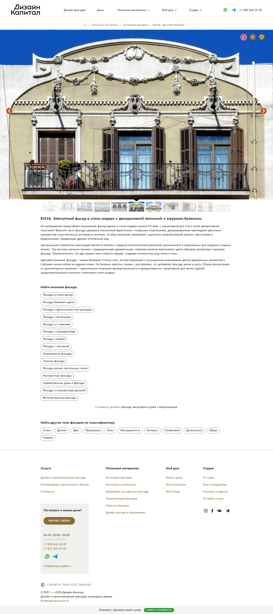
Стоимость (48, 491)
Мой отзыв (173, 491)
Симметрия (172, 430)
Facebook (212, 511)
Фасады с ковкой (54, 338)
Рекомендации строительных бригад (65, 484)
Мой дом (167, 10)
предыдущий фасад (9, 111)
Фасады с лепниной (56, 346)
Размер (48, 437)
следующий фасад (264, 111)
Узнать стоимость (159, 610)
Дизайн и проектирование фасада (63, 477)
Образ (213, 430)
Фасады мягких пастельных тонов (65, 368)
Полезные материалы (132, 10)
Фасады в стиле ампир (58, 294)
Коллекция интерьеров (121, 484)
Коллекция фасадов (119, 477)
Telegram (227, 511)
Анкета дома (174, 477)
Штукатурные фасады (57, 353)
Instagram (205, 511)
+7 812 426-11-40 (55, 548)
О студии (209, 477)
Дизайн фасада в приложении (125, 512)
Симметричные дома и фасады (64, 383)
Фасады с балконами (57, 316)
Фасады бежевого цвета (59, 302)
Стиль (47, 430)
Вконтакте (219, 511)
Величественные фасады (59, 397)
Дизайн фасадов (75, 10)
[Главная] (85, 25)
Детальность (194, 430)
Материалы (93, 430)
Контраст (152, 430)
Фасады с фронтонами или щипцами (67, 309)
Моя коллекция (176, 484)
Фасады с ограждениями (59, 331)
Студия (194, 10)
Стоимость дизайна (108, 406)
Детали (62, 430)
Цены (100, 10)
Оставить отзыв (213, 498)
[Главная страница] (26, 14)
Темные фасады (54, 361)
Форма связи (59, 520)
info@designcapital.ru (57, 566)
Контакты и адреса (215, 491)
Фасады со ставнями (56, 324)
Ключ (110, 430)
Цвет (76, 430)
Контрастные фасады (57, 375)
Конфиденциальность (55, 600)
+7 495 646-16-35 (250, 10)
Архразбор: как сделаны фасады (127, 491)
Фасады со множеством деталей (64, 390)
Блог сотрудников (214, 484)
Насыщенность (130, 430)
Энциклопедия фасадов (121, 498)
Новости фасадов (117, 505)
